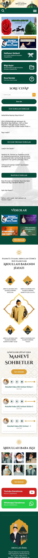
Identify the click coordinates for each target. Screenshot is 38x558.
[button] (13, 32)
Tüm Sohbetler (19, 372)
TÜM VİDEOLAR (19, 240)
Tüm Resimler (19, 482)
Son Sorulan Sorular (19, 109)
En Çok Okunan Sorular (19, 142)
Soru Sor (19, 101)
